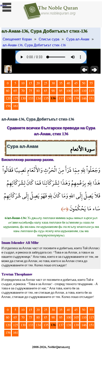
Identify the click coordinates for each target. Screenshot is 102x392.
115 (91, 90)
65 (15, 90)
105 (76, 90)
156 (7, 106)
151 (91, 98)
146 (83, 98)
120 (7, 98)
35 (60, 83)
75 (30, 90)
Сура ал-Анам (77, 39)
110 (83, 90)
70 (22, 90)
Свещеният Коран (17, 39)
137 (61, 98)
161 (15, 106)
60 (7, 90)
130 (23, 98)
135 (45, 98)
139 (76, 98)
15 (30, 83)
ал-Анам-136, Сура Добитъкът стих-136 (34, 45)
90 (53, 90)
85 (45, 90)
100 (68, 90)
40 (68, 83)
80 (38, 90)
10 (22, 83)
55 (91, 83)
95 (60, 90)
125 (15, 98)
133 (30, 98)
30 (53, 83)
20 (38, 83)
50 (83, 83)
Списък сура (49, 39)
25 (45, 83)
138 (68, 98)
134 (38, 98)
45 (76, 83)
